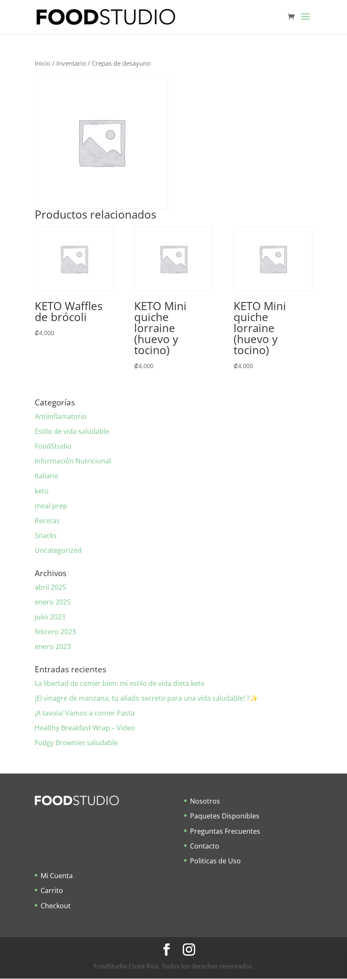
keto (42, 491)
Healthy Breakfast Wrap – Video (85, 727)
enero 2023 (53, 646)
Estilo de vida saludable (72, 431)
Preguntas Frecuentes (225, 831)
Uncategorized (58, 550)
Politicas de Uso (215, 860)
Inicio (42, 63)
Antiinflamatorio (61, 416)
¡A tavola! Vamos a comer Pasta (85, 713)
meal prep (51, 505)
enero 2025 (53, 602)
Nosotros (205, 801)
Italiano (46, 475)
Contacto (204, 846)
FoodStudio (53, 446)
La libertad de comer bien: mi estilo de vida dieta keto (120, 683)
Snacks (46, 535)
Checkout (56, 905)
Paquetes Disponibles (224, 816)
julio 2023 (50, 616)
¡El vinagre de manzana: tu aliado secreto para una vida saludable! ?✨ (146, 698)
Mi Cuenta (57, 875)
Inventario (71, 63)
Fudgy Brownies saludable (76, 742)
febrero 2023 (55, 631)
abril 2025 (50, 587)
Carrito (52, 890)
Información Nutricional (73, 461)
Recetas (47, 520)
